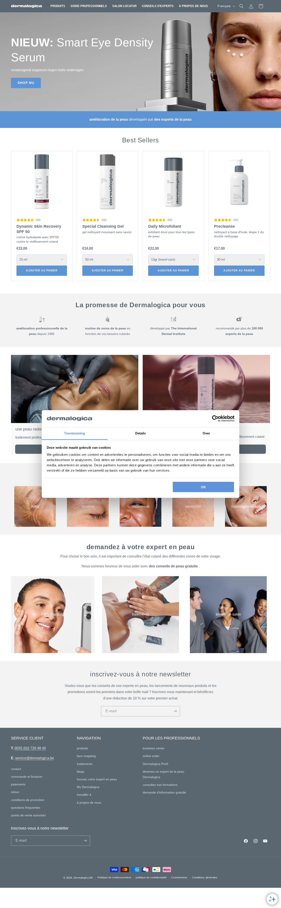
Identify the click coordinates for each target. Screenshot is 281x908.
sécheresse (140, 506)
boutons (88, 506)
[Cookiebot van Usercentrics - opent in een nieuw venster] (215, 418)
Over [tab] (206, 433)
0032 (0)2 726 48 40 (30, 748)
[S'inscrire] (175, 711)
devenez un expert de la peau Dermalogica (163, 774)
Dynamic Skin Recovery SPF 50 (38, 229)
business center (154, 748)
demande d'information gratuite (164, 792)
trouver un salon (228, 614)
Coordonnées (179, 877)
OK (203, 487)
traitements (140, 614)
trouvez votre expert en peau (97, 779)
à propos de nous (89, 802)
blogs (80, 771)
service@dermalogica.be (34, 758)
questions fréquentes (25, 807)
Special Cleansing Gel (103, 226)
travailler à (84, 794)
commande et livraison (26, 776)
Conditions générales (205, 877)
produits (82, 748)
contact (16, 769)
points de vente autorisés (28, 815)
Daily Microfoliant (164, 226)
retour (15, 792)
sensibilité (193, 506)
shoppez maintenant (39, 75)
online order (151, 756)
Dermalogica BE (83, 877)
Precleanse (224, 226)
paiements (18, 784)
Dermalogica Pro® (155, 764)
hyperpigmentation (245, 506)
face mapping (86, 756)
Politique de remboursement (114, 877)
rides (35, 506)
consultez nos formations (160, 784)
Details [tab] (140, 433)
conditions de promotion (27, 800)
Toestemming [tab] (74, 433)
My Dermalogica (88, 787)
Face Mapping (52, 614)
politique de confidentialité (151, 877)
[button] (58, 6)
